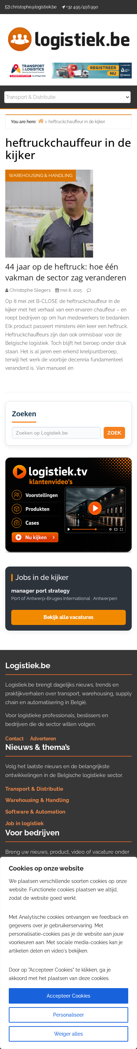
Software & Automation (35, 812)
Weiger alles (68, 1034)
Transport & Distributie (34, 789)
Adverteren (43, 738)
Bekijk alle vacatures (68, 617)
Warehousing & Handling (40, 175)
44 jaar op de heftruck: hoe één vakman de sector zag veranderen (65, 272)
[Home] (41, 121)
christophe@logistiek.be (34, 7)
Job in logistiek (24, 823)
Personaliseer (68, 1015)
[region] (68, 953)
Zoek (114, 433)
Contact (14, 738)
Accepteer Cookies (68, 996)
